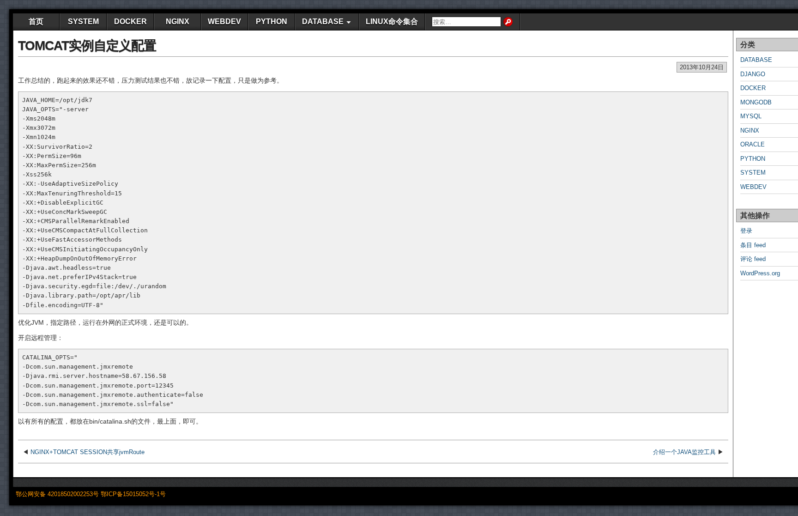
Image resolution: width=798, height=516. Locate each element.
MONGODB (756, 102)
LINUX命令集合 (392, 21)
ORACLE (752, 144)
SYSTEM (83, 21)
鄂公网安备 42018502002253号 (57, 494)
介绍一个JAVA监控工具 (684, 452)
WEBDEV (224, 21)
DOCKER (130, 21)
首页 (36, 21)
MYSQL (751, 116)
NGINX (177, 21)
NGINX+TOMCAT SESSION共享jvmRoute (87, 452)
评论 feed (753, 258)
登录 (746, 230)
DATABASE (323, 21)
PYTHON (271, 21)
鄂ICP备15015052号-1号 (133, 494)
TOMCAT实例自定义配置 (87, 45)
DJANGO (752, 74)
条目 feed (753, 245)
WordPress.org (760, 273)
